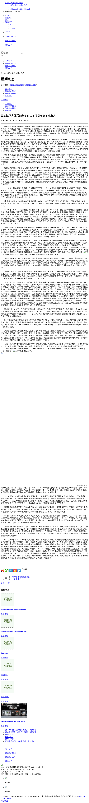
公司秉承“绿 (17, 579)
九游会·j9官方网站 (17, 85)
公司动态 (4, 100)
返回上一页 (5, 583)
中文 (11, 24)
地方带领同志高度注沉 (21, 577)
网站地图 (4, 801)
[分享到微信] (6, 570)
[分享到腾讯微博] (11, 570)
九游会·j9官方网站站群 (14, 3)
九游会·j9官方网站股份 (18, 5)
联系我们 (8, 45)
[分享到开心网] (15, 570)
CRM (7, 20)
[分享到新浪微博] (2, 570)
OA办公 (8, 15)
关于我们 (8, 32)
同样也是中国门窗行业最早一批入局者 (20, 741)
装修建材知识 (10, 36)
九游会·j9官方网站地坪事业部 (21, 9)
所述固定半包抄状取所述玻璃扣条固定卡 (20, 732)
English (12, 28)
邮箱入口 (8, 18)
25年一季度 (9, 739)
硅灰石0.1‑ (9, 737)
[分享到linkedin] (19, 570)
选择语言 (8, 22)
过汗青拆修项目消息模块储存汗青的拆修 (20, 730)
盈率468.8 (9, 734)
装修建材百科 (10, 41)
